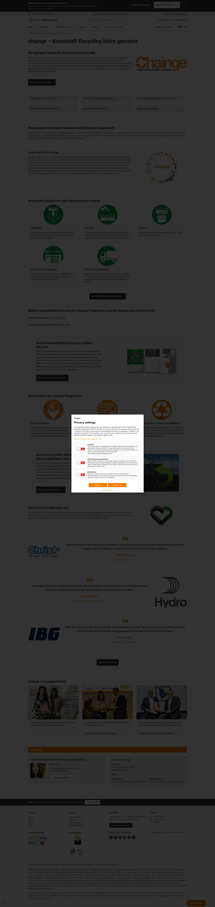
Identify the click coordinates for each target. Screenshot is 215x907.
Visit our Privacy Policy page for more (88, 439)
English (77, 418)
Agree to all (117, 485)
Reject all (98, 485)
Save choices (107, 490)
